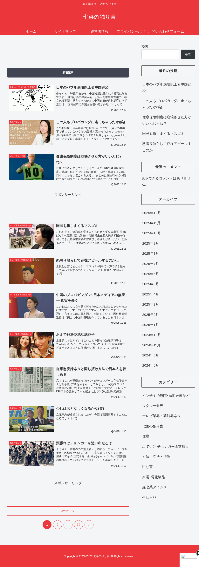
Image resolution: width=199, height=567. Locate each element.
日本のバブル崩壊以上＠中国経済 (166, 87)
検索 (144, 46)
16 (78, 524)
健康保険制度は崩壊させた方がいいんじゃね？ (166, 120)
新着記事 (68, 72)
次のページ (68, 510)
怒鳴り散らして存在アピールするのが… (166, 147)
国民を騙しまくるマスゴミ (163, 134)
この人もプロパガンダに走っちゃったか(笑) (166, 104)
